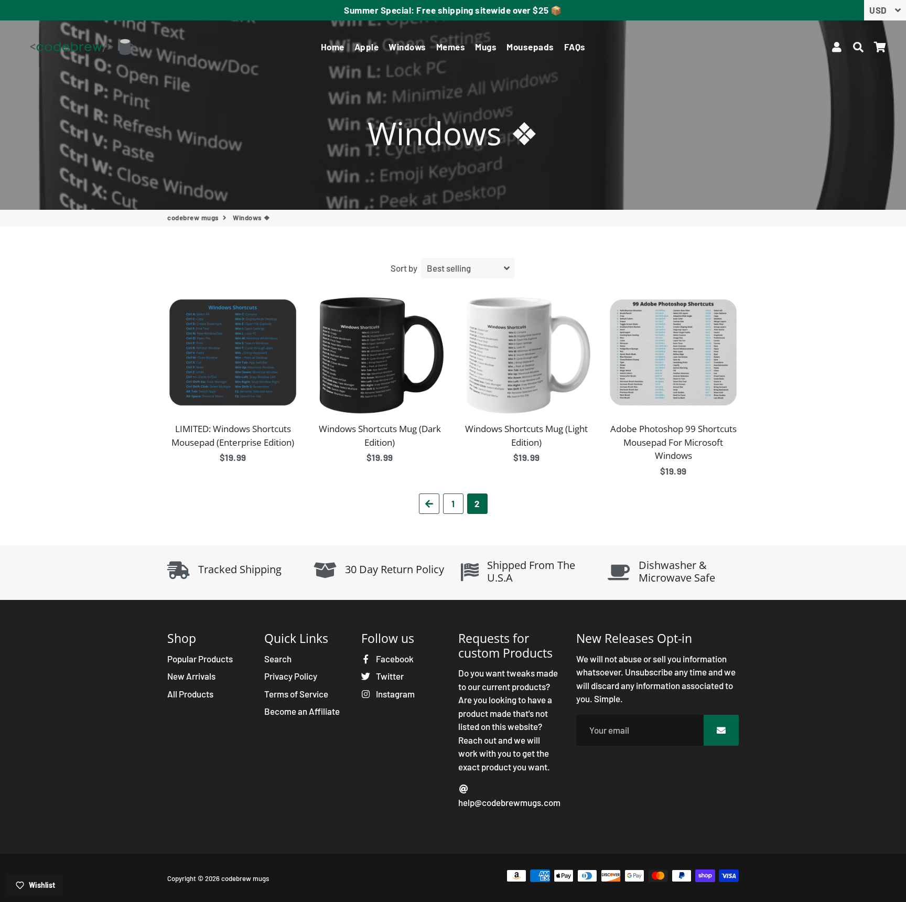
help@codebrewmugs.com (509, 802)
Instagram (394, 694)
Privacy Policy (290, 676)
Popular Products (200, 658)
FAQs (575, 46)
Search (278, 658)
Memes (451, 46)
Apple (366, 46)
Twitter (389, 676)
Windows (407, 46)
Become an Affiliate (302, 711)
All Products (190, 694)
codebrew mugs (193, 217)
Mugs (486, 46)
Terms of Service (296, 694)
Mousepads (530, 46)
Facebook (394, 658)
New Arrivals (191, 676)
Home (332, 46)
